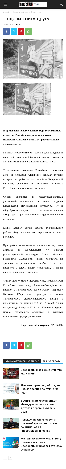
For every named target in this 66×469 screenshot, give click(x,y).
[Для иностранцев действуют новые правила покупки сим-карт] (11, 389)
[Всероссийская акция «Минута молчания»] (11, 373)
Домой (6, 12)
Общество (36, 12)
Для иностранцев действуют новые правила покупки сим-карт (40, 389)
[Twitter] (14, 31)
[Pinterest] (21, 31)
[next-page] (10, 458)
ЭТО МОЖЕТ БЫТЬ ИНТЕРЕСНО (22, 361)
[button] (5, 4)
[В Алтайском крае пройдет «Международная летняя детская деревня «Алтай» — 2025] (11, 404)
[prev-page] (5, 458)
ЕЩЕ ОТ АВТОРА (52, 361)
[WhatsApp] (28, 31)
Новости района (20, 12)
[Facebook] (6, 31)
